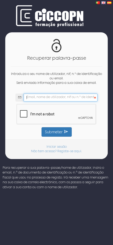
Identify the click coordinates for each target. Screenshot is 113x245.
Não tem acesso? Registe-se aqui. (56, 151)
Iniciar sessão (57, 147)
